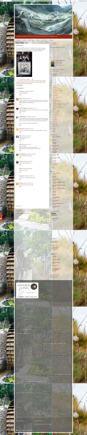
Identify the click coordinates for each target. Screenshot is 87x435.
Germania (66, 347)
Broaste (62, 318)
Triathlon (36, 407)
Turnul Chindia (21, 408)
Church (50, 325)
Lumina (53, 363)
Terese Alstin (31, 404)
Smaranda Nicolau (32, 398)
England (31, 339)
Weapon (37, 413)
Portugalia (50, 384)
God (53, 348)
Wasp (26, 413)
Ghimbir (22, 348)
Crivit (50, 330)
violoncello (60, 412)
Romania (67, 391)
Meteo (51, 367)
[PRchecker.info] (54, 44)
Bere (64, 314)
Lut (56, 363)
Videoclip (31, 412)
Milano (29, 368)
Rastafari (26, 389)
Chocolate (28, 325)
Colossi (69, 326)
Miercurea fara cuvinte (62, 367)
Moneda (26, 369)
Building (46, 319)
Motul (22, 370)
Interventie (18, 354)
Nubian (21, 376)
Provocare (56, 386)
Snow (70, 398)
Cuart (62, 330)
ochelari (31, 376)
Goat (51, 348)
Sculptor (52, 396)
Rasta (22, 389)
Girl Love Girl (39, 348)
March (54, 124)
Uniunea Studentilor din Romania (28, 409)
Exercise (68, 339)
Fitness (39, 342)
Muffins (53, 370)
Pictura (69, 381)
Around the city (23, 312)
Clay (22, 326)
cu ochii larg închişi (56, 206)
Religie (49, 390)
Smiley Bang (53, 398)
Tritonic (44, 407)
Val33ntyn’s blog (55, 154)
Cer (47, 324)
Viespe (43, 412)
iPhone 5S (17, 356)
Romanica (47, 392)
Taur (42, 403)
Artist (45, 312)
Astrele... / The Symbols (23, 313)
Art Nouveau (33, 312)
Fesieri (69, 340)
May (54, 121)
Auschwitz (39, 313)
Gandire (55, 346)
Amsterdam (47, 308)
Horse (23, 352)
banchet (33, 314)
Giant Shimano (27, 348)
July (54, 117)
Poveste (58, 384)
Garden (65, 346)
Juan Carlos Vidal (23, 358)
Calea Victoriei (31, 320)
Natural (26, 373)
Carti (62, 321)
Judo (35, 358)
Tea (48, 403)
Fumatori (30, 346)
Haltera (69, 349)
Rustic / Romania (43, 393)
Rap (16, 389)
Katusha (53, 358)
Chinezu (24, 325)
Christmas (55, 92)
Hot (30, 352)
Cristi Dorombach (28, 330)
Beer (53, 314)
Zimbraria (45, 417)
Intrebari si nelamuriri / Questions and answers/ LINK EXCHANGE (32, 354)
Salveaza (38, 395)
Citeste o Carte (67, 325)
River (19, 391)
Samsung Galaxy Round (54, 395)
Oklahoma (41, 376)
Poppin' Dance (21, 384)
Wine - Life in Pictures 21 (57, 97)
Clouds (36, 326)
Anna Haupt (69, 309)
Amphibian (42, 308)
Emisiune (53, 338)
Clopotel (28, 326)
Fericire (65, 340)
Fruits (17, 346)
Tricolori (40, 407)
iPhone (63, 354)
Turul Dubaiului (45, 408)
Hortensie (27, 352)
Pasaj (33, 380)
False (39, 340)
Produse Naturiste (65, 385)
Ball (24, 314)
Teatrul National (56, 403)
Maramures (56, 364)
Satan (20, 396)
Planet (49, 383)
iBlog (56, 352)
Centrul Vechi (44, 324)
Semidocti (62, 396)
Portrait (38, 384)
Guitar (54, 349)
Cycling (51, 331)
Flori (61, 342)
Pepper (61, 380)
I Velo (50, 352)
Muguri (57, 370)
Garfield (68, 346)
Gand (51, 346)
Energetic (68, 338)
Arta (37, 312)
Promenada (25, 386)
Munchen (61, 370)
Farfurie (49, 340)
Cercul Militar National (53, 324)
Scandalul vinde (31, 396)
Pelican (52, 380)
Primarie (34, 385)
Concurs (28, 80)
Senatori (69, 396)
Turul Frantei (52, 408)
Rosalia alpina (68, 392)
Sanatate (60, 395)
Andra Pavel (21, 80)
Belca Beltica (60, 314)
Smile (45, 398)
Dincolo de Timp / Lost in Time (58, 334)
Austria (43, 313)
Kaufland (57, 358)
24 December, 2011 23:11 (28, 175)
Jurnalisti (43, 358)
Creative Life (56, 329)
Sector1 (59, 396)
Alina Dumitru (53, 307)
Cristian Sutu (40, 330)
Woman (24, 416)
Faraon (46, 340)
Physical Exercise (49, 381)
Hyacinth (36, 352)
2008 (53, 131)
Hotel (33, 352)
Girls (28, 82)
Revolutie (55, 390)
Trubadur (51, 407)
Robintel (53, 194)
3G (33, 303)
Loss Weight (26, 363)
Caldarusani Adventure (24, 320)
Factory (34, 340)
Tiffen (48, 404)
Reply (20, 94)
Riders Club (68, 390)
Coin (62, 326)
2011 (53, 82)
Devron (69, 333)
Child (70, 324)
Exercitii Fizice (18, 340)
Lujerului (49, 363)
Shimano (47, 397)
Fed (56, 340)
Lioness (58, 362)
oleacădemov (54, 265)
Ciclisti (59, 325)
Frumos (20, 346)
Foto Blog (44, 343)
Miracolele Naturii (43, 368)
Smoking (57, 398)
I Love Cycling (46, 352)
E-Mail (47, 337)
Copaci (53, 327)
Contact (24, 40)
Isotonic (50, 356)
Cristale (17, 330)
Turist (17, 408)
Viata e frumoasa (55, 179)
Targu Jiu (31, 403)
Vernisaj (17, 412)
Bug (42, 319)
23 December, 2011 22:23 (31, 116)
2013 (53, 79)
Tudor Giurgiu (62, 407)
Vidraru (35, 412)
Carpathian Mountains (54, 321)
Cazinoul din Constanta (34, 324)
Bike (33, 315)
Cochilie (51, 326)
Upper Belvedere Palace (54, 409)
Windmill (48, 414)
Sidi (57, 397)
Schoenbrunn (37, 396)
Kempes (70, 358)
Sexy (36, 397)
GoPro (65, 348)
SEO (18, 397)
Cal (19, 320)
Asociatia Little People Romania (61, 312)
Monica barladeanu (37, 369)
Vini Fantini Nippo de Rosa (50, 412)
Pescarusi (64, 380)
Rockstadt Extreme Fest (52, 391)
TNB (64, 404)
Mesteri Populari (42, 367)
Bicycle (30, 315)
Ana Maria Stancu (60, 308)
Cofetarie (59, 326)
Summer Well (38, 402)
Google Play (61, 348)
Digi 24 (29, 334)
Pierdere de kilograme (24, 383)
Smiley (49, 398)
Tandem (21, 403)
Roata (25, 391)
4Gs (66, 303)
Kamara (50, 358)
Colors (65, 326)
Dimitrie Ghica (43, 334)
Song (31, 400)
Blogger (50, 424)
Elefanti (34, 338)
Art (29, 312)
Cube (65, 330)
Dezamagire (18, 334)
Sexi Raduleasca (32, 397)
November (55, 111)
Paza (42, 380)
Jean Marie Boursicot (46, 357)
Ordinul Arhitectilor (53, 377)
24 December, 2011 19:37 (27, 161)
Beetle (56, 314)
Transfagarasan (19, 407)
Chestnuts (66, 324)
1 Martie (17, 302)
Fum (27, 346)
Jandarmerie (32, 357)
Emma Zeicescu (58, 338)
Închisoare (25, 353)
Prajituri (17, 385)
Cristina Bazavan (45, 330)
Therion (44, 404)
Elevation (42, 338)
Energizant (21, 339)
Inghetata (33, 353)
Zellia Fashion (38, 417)
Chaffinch (62, 324)
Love (30, 363)
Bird (47, 315)
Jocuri (58, 357)
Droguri (18, 337)
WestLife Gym (29, 414)
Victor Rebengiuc (26, 412)
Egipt (23, 338)
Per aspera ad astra (56, 157)
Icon (65, 352)
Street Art (66, 401)
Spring (24, 401)
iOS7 (60, 354)
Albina (17, 307)
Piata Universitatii (63, 381)
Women (27, 416)
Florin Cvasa (65, 342)
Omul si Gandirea (19, 377)
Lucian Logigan (44, 363)
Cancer (65, 320)
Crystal (59, 330)
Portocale (33, 384)
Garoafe (27, 347)
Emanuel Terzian (48, 338)
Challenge (51, 40)
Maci (65, 363)
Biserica (59, 315)
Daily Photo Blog (39, 80)
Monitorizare (43, 369)
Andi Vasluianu (27, 309)
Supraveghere (64, 402)
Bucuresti (39, 319)
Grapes (21, 349)
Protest (45, 386)
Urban (60, 409)
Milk (32, 368)
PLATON (54, 191)
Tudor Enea (21, 128)
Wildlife (43, 414)
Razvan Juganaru (41, 389)
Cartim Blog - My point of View (58, 182)
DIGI (26, 334)
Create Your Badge (54, 238)
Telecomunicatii (62, 403)
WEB (40, 413)
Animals (63, 309)
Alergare (27, 307)
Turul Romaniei (62, 408)
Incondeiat (29, 353)
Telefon (18, 404)
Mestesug (47, 367)
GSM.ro (50, 349)
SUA (30, 402)
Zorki (58, 417)
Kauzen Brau (65, 358)
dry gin (25, 337)
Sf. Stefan (40, 397)
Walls (24, 413)
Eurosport (50, 339)
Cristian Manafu (34, 330)
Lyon (59, 363)
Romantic (58, 392)
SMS (60, 398)
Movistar (45, 370)
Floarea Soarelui (56, 342)
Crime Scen (63, 329)
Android (46, 309)
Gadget (41, 346)
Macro (69, 363)
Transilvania (25, 407)
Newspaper (66, 373)
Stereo (58, 401)
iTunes (67, 356)
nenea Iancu (46, 373)
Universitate (37, 409)
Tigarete (54, 404)
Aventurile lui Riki (62, 313)
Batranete (40, 314)
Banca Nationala (28, 314)
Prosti (33, 386)
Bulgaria (51, 319)
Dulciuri (35, 337)
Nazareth (38, 373)
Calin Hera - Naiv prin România (58, 188)
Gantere (58, 346)
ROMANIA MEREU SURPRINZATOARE (25, 392)
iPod (21, 356)
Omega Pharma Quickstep (66, 376)
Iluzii (18, 353)
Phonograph (69, 380)
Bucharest (26, 319)
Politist (17, 384)
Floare (52, 342)
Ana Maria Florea (53, 308)
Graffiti (17, 349)
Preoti (25, 385)
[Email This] (16, 85)
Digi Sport (33, 334)
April (54, 122)
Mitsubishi (57, 368)
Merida (30, 367)
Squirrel (28, 401)
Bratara (46, 318)
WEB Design (44, 413)
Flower (69, 342)
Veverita (21, 412)
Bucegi (22, 319)
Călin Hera (54, 176)
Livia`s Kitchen (55, 276)
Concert (34, 327)
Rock (40, 391)
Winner (69, 414)
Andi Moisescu (22, 309)
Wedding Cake (55, 413)
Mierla (69, 367)
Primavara (38, 385)
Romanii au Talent (53, 392)
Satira (23, 396)
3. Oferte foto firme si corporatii (62, 302)
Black (63, 315)
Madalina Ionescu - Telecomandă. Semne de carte (56, 248)
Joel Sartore (62, 357)
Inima (45, 353)
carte (60, 321)
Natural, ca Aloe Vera (56, 173)
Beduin (47, 314)
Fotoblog (17, 82)
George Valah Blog (55, 197)
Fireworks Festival (56, 85)
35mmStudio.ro (28, 303)
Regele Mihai (26, 390)
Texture (36, 404)
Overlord (64, 377)
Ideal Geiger (69, 352)
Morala (63, 369)
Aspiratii (68, 312)
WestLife (24, 414)
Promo (30, 386)
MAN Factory (34, 364)
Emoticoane (64, 338)
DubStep (28, 337)
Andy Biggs (50, 309)
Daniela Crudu (40, 333)
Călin (20, 144)
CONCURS (40, 50)
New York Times (60, 373)
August (54, 116)
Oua (60, 377)
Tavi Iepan (45, 403)
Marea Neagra (61, 364)
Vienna (39, 412)
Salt (34, 395)
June (54, 119)
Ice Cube (62, 352)
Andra (32, 309)
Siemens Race (65, 397)
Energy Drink (27, 339)
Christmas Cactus (45, 325)
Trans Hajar (68, 406)
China (21, 325)
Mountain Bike (30, 370)
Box (38, 318)
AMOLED (38, 308)
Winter (17, 416)
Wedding (50, 413)
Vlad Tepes (68, 412)
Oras (41, 377)
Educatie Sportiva (18, 338)
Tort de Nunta (29, 406)
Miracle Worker (37, 368)
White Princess (35, 414)
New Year (55, 373)
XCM (67, 416)
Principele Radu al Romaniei (45, 385)
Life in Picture (37, 82)
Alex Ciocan (32, 307)
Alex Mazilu (37, 307)
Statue (49, 401)
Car (33, 321)
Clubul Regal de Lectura (42, 326)
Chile (18, 325)
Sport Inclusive (55, 163)
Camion (49, 320)
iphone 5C (68, 354)
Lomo (18, 363)
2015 (53, 75)
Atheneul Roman (33, 313)
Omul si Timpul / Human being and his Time (30, 377)
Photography (22, 83)
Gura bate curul (58, 349)
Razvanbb (52, 389)
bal (17, 314)
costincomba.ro (34, 329)
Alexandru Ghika (47, 307)
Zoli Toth (52, 417)
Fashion (53, 340)
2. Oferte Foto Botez (46, 302)
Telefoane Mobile (68, 403)
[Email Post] (32, 79)
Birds (50, 315)
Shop (52, 397)
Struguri (27, 402)
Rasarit (20, 389)
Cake (17, 320)
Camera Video (44, 320)
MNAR (65, 368)
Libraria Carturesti (18, 362)
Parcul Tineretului (18, 380)
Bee (50, 314)
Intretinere (45, 354)
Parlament (29, 380)
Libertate (63, 361)
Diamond (22, 334)
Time (58, 404)
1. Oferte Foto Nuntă (31, 302)
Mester (38, 367)
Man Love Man (39, 364)
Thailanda (39, 404)
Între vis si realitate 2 (56, 136)
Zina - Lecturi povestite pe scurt (58, 203)
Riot (16, 391)
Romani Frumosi (60, 391)
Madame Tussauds (28, 364)
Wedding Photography (62, 413)
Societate (21, 400)
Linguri (55, 362)
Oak (23, 376)
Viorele (64, 412)
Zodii (49, 417)
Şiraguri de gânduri (56, 259)
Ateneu (29, 313)
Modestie (68, 368)
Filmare (35, 342)
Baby (70, 313)
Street (62, 401)
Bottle (35, 318)
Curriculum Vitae (54, 71)
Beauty (44, 314)
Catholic (23, 324)
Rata (29, 389)
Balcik (20, 314)
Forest (32, 343)
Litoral (66, 362)
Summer (33, 402)
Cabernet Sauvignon (67, 319)
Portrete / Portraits (43, 384)
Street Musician (22, 402)
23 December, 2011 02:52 (28, 91)
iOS (56, 354)
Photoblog (18, 83)
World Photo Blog (28, 83)
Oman (60, 376)
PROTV (52, 386)
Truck (55, 407)
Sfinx (44, 397)
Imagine (21, 353)
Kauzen (61, 358)
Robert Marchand (30, 391)
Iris (42, 356)
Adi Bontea (54, 160)
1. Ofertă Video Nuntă (23, 302)
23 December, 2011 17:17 (31, 108)
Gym (62, 349)
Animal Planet (59, 309)
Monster (55, 369)
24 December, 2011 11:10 (28, 128)
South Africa (39, 400)
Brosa (66, 318)
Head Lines (18, 40)
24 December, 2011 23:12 (28, 183)
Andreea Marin (41, 309)
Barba (37, 314)
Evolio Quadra (59, 339)
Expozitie (23, 340)
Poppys (30, 384)
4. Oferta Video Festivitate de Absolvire (44, 303)
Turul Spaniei (68, 408)
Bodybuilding (18, 318)
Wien (39, 414)
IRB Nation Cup (28, 356)
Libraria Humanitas (25, 362)
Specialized (45, 400)
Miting (54, 368)
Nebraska (42, 373)
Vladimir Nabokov (19, 413)
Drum (22, 337)
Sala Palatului (18, 395)
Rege (21, 390)
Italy (58, 356)
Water (29, 413)
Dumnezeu (39, 337)
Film (32, 342)
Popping (26, 384)
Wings (65, 414)
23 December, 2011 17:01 (26, 98)
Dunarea (43, 337)
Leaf (40, 361)
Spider (54, 400)
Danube (45, 333)
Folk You (22, 343)
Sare (17, 396)
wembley (20, 414)
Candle (69, 320)
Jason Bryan (37, 357)
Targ (24, 403)
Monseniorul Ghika (50, 369)
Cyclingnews (63, 331)
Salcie (32, 395)
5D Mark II (26, 304)
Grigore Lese (42, 349)
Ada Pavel (54, 139)
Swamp (69, 402)
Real (60, 389)
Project (22, 386)
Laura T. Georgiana (23, 108)
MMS (61, 368)
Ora (38, 377)
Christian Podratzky (34, 325)
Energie (17, 339)
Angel (55, 309)
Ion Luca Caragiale (51, 354)
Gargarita (17, 347)
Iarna (53, 352)
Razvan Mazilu (47, 389)
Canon (22, 321)
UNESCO (20, 409)
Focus (19, 343)
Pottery (54, 384)
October (54, 112)
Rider (64, 390)
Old (47, 376)
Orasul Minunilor (46, 377)
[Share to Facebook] (20, 85)
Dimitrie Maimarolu (49, 334)
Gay (42, 347)
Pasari (36, 380)
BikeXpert (37, 315)
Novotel (52, 374)
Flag (42, 342)
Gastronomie (31, 347)
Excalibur (64, 339)
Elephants (38, 338)
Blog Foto (27, 317)
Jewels (52, 357)
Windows (52, 414)
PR (65, 384)
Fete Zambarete (22, 342)
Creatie (51, 329)
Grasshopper (28, 349)
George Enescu (61, 347)
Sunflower (45, 402)
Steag (52, 401)
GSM (46, 349)
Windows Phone (57, 414)
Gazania (52, 347)
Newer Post (19, 210)
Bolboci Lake (28, 318)
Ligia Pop (51, 362)
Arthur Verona (41, 312)
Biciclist (26, 315)
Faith (37, 340)
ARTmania (49, 312)
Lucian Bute (39, 363)
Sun (41, 402)
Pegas (48, 380)
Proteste (48, 386)
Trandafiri (62, 406)
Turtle (26, 408)
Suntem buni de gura (58, 402)
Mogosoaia (17, 369)
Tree (29, 407)
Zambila (26, 417)
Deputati (58, 333)
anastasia (21, 161)
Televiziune (22, 404)
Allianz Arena (64, 307)
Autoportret (55, 98)
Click (25, 326)
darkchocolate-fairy (56, 262)
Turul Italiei (56, 408)
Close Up (32, 326)
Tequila (27, 404)
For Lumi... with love (57, 88)
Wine (62, 414)
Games (25, 82)
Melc (17, 367)
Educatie (44, 80)
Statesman (45, 401)
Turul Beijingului (30, 408)
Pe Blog (45, 380)
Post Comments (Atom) (25, 213)
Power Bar (62, 384)
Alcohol (20, 307)
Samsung (42, 395)
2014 (53, 77)
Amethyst (29, 308)
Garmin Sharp (22, 347)
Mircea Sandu (49, 368)
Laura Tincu (18, 49)
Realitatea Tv (64, 389)
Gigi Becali (32, 348)
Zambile (29, 417)
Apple (43, 310)
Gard (62, 346)
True (58, 407)
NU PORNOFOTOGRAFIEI (62, 374)
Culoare (69, 330)
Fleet (48, 342)
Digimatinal (37, 334)
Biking (41, 315)
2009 (53, 130)
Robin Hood (36, 391)
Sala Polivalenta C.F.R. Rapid (25, 395)
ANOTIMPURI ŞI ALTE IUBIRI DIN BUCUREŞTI (55, 269)
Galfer (44, 346)
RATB (32, 389)
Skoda (21, 398)
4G (63, 303)
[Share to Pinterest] (21, 85)
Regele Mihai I (31, 390)
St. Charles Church (36, 401)
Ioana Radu (54, 151)
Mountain (25, 370)
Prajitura (68, 384)
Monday (22, 369)
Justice (46, 358)
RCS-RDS (56, 389)
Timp (61, 404)
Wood (31, 416)
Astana (17, 313)
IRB (23, 356)
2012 (53, 80)
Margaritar (66, 364)
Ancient (17, 309)
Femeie (59, 340)
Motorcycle (17, 370)
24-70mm (54, 302)
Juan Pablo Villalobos (30, 358)
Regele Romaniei (37, 390)
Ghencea (18, 348)
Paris (23, 380)
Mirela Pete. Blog (55, 145)
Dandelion (34, 333)
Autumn (51, 313)
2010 (53, 128)
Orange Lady (55, 95)
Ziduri (42, 417)
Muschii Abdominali (67, 370)
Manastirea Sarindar (46, 364)
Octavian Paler (36, 376)
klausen (20, 168)
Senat (66, 396)
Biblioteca (18, 315)
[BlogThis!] (18, 85)
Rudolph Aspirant (22, 116)
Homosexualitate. (18, 352)
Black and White (67, 315)
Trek (33, 407)
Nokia (34, 374)
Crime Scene (68, 329)
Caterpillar (18, 324)
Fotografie (22, 82)
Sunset (53, 402)
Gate (35, 347)
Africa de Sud (53, 306)
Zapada (33, 417)
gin (35, 348)
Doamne (68, 334)
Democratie (53, 333)
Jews (55, 357)
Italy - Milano (62, 356)
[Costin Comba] (54, 237)
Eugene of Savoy (39, 339)
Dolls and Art (55, 93)
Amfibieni (33, 308)
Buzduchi (60, 319)
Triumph (47, 407)
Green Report (33, 349)
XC (64, 416)
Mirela (20, 98)
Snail (67, 398)
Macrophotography (19, 364)
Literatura (62, 362)
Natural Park (30, 373)
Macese (62, 363)
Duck (32, 337)
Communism (25, 327)
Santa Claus (64, 395)
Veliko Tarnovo (54, 410)
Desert (62, 333)
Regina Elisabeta (43, 390)
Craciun (43, 329)
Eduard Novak (57, 337)
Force (26, 343)
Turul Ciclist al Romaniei (38, 408)
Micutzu (55, 367)
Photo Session (42, 82)
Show (55, 397)
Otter (58, 377)
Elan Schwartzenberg (29, 338)
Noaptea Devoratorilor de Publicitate (26, 374)
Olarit (45, 376)
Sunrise (49, 402)
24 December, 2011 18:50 (30, 154)
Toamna (67, 404)
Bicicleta (22, 315)
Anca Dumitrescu (67, 308)
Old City (51, 376)
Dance (31, 333)
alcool (24, 307)
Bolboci (23, 318)
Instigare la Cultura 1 (57, 100)
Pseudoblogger (67, 386)
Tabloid (17, 403)
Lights (47, 362)
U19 (16, 409)
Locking (69, 362)
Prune (63, 386)
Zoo (55, 417)
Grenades (37, 349)
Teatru (51, 403)
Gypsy (65, 349)
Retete (52, 390)
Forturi (35, 343)
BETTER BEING (68, 314)
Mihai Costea (25, 368)
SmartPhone (38, 398)
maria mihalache (22, 154)
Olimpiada (56, 376)
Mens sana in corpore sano (57, 107)
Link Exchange (31, 40)
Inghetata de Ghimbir (39, 353)
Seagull (55, 396)
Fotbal (40, 343)
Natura (21, 373)
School (43, 396)
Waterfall (33, 413)
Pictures (17, 383)
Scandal (27, 396)
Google (57, 348)
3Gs (36, 303)
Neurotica (51, 373)
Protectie (41, 386)
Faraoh (43, 340)
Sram (31, 401)
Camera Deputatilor (38, 320)
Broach (59, 318)
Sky (23, 398)
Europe (45, 339)
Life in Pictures (44, 40)
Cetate (59, 324)
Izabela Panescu (21, 357)
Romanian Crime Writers (41, 392)
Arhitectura (17, 312)
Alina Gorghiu (59, 307)
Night (70, 373)
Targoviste (27, 403)
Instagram (48, 353)
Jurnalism (39, 358)
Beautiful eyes (55, 87)
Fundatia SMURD (35, 346)
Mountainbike (36, 370)
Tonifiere (17, 406)
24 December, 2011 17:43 (26, 144)
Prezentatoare (30, 385)
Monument (59, 369)
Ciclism (54, 325)
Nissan (18, 374)
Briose (55, 318)
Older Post (45, 210)
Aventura (56, 313)
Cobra (48, 326)
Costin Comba (22, 79)
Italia (55, 356)
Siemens (61, 397)
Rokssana (24, 49)
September (55, 114)
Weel (67, 413)
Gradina (68, 348)
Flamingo (45, 342)
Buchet (31, 319)
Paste (39, 380)
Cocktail (55, 326)
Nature (35, 373)
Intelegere (59, 353)
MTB (49, 370)
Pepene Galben (56, 380)
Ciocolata (62, 325)
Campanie (52, 320)
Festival (17, 342)
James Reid (27, 357)
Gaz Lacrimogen (46, 347)
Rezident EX (60, 390)
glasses (48, 348)
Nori (44, 374)
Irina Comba (31, 82)
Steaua (55, 401)
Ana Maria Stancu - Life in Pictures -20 (60, 103)
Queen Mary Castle (47, 387)
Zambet (22, 417)
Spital (17, 401)
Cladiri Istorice (18, 326)
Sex (23, 397)
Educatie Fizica (67, 337)
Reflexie (18, 390)
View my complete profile (60, 65)
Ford (29, 343)
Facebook (29, 340)
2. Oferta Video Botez (38, 302)
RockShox (45, 391)
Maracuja (52, 364)
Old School (55, 105)
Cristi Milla (54, 256)
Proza (60, 386)
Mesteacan (33, 367)
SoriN (53, 166)
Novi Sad (47, 374)
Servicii (37, 40)
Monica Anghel (31, 369)
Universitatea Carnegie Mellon (44, 409)
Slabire (27, 398)
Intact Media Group (54, 353)
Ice (58, 352)
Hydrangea (40, 352)
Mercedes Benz (25, 367)
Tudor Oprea (68, 407)
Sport (20, 401)
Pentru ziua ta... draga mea (58, 90)
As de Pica (53, 312)
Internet (70, 353)
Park (26, 380)
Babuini (67, 313)
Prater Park (21, 385)
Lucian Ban (34, 363)
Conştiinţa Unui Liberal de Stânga (58, 185)
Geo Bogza (56, 347)
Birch (44, 315)
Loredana (21, 363)
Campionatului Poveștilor (59, 320)
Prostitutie (36, 386)
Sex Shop (27, 397)
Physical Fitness (56, 381)
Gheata (70, 347)
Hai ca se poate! (55, 200)
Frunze (24, 346)
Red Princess (69, 389)
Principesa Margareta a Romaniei (56, 385)
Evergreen (54, 142)
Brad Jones (42, 318)
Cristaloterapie (22, 330)
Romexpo (62, 392)
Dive (65, 334)
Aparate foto (33, 310)
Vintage (56, 412)
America (25, 308)
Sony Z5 (35, 400)
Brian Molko (51, 318)
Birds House (55, 315)
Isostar (46, 356)
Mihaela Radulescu (19, 368)
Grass (24, 349)
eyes (26, 340)
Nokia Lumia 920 (39, 374)
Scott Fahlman (47, 396)
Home (32, 210)
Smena (42, 398)
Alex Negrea (42, 307)
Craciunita (47, 329)
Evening (54, 339)
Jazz (41, 357)
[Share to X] (19, 85)
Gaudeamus (39, 347)
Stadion (41, 401)
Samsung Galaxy (47, 395)
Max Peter (21, 183)
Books (25, 80)
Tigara (51, 404)
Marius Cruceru (55, 148)
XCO (70, 416)
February (55, 126)
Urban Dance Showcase (66, 409)
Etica (35, 339)
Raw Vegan (36, 389)
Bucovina (35, 319)
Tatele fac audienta (37, 403)
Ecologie (50, 337)
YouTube (18, 417)
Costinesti (39, 329)
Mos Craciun (68, 369)
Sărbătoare (69, 395)
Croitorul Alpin (54, 330)
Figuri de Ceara (28, 342)
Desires (65, 333)
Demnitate (48, 333)
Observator (27, 376)
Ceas (40, 324)
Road (22, 391)
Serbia (21, 397)
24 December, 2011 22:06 (27, 168)
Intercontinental (65, 353)
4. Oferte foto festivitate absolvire (57, 303)
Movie (42, 370)
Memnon (20, 367)
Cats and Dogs (27, 324)
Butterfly (56, 319)
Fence (62, 340)
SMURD (64, 398)
